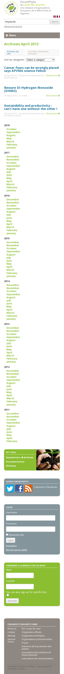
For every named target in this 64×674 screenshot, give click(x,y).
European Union (12, 115)
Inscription (11, 545)
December (12, 156)
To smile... (24, 95)
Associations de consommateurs (37, 658)
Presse (25, 642)
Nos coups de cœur (31, 628)
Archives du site (13, 52)
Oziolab (21, 668)
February (11, 144)
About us (12, 628)
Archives (28, 457)
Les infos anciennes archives (38, 52)
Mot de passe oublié (16, 549)
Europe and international (31, 75)
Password (11, 523)
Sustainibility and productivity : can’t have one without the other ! (30, 107)
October (11, 129)
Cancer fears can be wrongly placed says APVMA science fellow (31, 69)
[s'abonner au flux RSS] (28, 491)
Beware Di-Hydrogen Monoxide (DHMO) (28, 89)
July (8, 171)
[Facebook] (19, 491)
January (11, 147)
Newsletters (13, 457)
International (10, 77)
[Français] (58, 17)
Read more (52, 75)
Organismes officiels (31, 632)
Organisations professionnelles (37, 639)
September (13, 132)
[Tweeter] (10, 491)
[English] (54, 17)
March (10, 141)
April (9, 181)
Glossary (11, 465)
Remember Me (16, 534)
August (11, 135)
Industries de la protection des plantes (36, 647)
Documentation (15, 461)
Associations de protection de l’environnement (36, 653)
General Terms (11, 640)
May (9, 138)
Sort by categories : (15, 59)
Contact (11, 632)
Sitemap (11, 635)
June (9, 175)
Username (11, 512)
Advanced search (13, 26)
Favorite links (29, 624)
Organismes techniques (33, 635)
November (12, 159)
